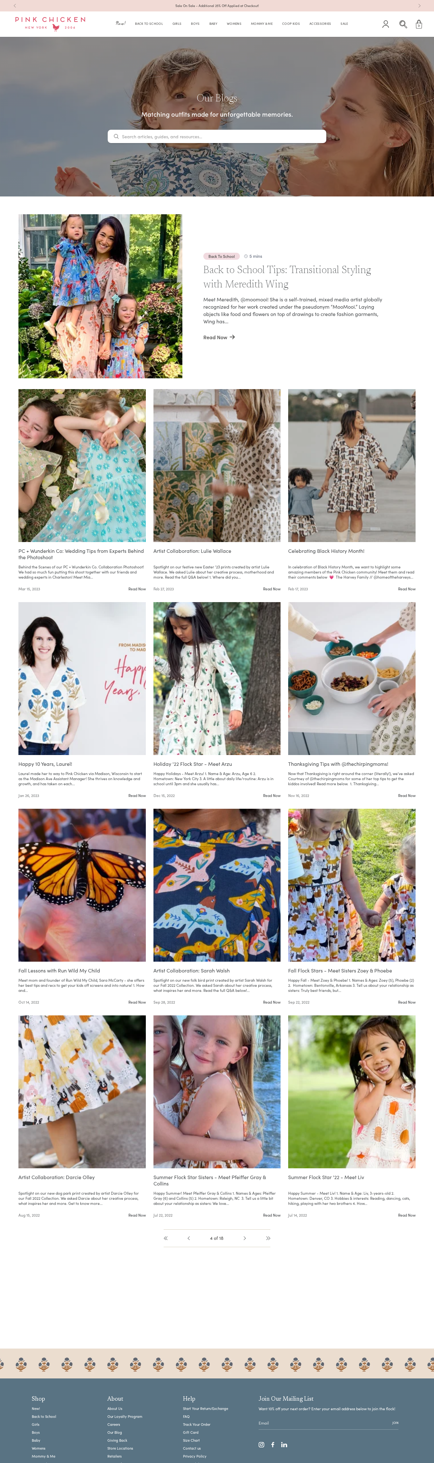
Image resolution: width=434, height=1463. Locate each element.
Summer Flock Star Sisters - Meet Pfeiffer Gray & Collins (209, 1180)
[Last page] (268, 1238)
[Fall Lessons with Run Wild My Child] (82, 885)
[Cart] (419, 24)
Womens (38, 1448)
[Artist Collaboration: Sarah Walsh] (217, 885)
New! (36, 1408)
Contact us (192, 1448)
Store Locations (120, 1448)
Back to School (44, 1416)
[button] (120, 24)
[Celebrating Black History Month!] (352, 465)
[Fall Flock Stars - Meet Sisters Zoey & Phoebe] (352, 885)
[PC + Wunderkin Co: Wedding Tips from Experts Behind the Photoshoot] (82, 465)
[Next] (419, 6)
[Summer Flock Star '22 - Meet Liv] (352, 1091)
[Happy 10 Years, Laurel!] (82, 678)
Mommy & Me (43, 1456)
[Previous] (15, 6)
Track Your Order (196, 1424)
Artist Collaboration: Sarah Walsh (191, 970)
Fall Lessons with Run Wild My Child (59, 970)
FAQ (186, 1416)
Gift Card (191, 1432)
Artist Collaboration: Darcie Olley (56, 1177)
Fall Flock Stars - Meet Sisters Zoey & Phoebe (340, 970)
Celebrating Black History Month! (326, 551)
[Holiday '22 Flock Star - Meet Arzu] (217, 678)
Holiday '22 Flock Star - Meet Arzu (192, 764)
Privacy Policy (195, 1456)
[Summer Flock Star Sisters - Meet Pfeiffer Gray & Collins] (217, 1091)
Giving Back (117, 1440)
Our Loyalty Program (124, 1416)
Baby (36, 1440)
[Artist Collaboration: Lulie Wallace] (217, 465)
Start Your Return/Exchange (205, 1408)
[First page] (166, 1238)
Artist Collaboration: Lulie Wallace (192, 551)
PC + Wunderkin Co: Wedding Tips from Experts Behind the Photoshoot (81, 554)
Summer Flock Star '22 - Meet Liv (326, 1177)
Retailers (114, 1456)
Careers (113, 1424)
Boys (36, 1432)
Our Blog (114, 1432)
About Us (114, 1408)
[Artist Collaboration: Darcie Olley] (82, 1091)
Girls (35, 1424)
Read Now (137, 588)
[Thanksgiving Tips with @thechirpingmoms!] (352, 678)
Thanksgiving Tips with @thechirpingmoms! (338, 764)
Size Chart (191, 1440)
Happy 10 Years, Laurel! (45, 764)
